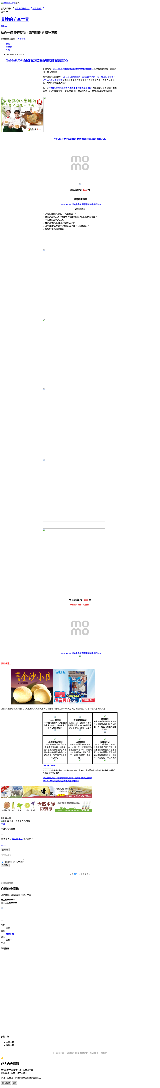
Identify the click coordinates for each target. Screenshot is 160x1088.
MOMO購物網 (107, 77)
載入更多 (5, 850)
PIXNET (61, 1053)
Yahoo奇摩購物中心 (90, 77)
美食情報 (22, 39)
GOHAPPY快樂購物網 (52, 80)
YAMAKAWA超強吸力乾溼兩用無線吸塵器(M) (37, 60)
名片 (8, 50)
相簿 (8, 44)
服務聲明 (103, 1053)
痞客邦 (15, 839)
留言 (20, 839)
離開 (14, 1083)
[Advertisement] (80, 990)
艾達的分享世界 (15, 19)
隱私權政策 (94, 1053)
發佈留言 (5, 865)
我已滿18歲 (6, 1083)
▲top (3, 845)
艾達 (3, 824)
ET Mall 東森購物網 (71, 77)
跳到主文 (5, 26)
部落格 (9, 47)
